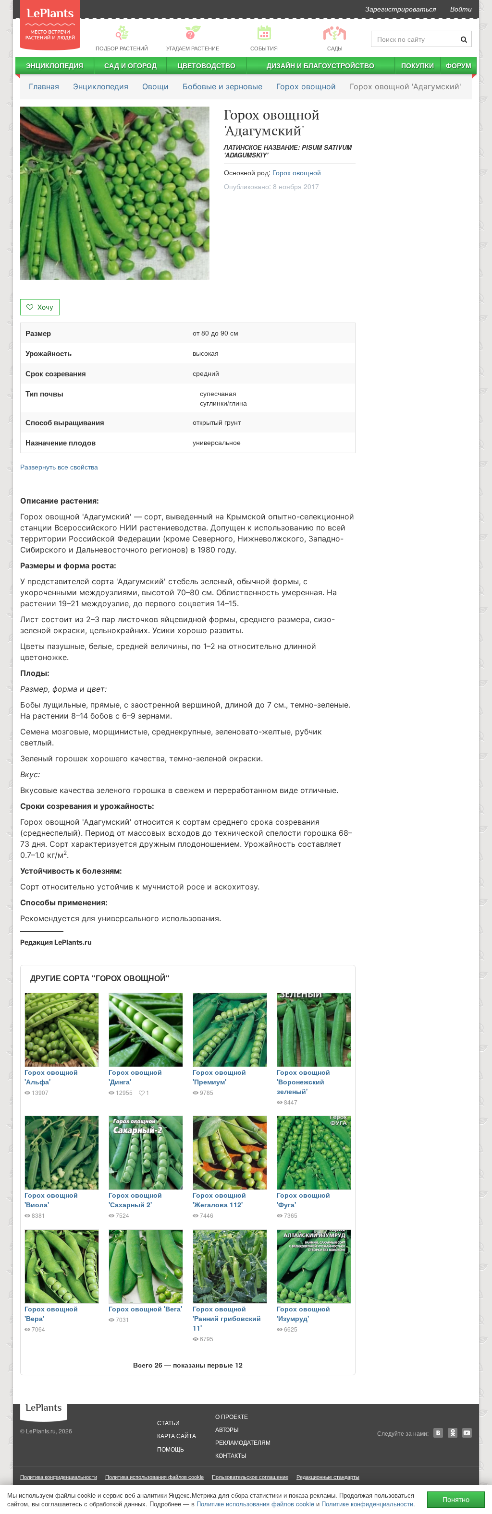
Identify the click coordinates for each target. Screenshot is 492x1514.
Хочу (44, 307)
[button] (114, 193)
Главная (44, 86)
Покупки (417, 65)
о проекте (231, 1416)
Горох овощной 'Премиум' (219, 1076)
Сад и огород (130, 65)
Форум (458, 65)
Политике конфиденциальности (367, 1503)
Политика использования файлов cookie (154, 1476)
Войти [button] (461, 8)
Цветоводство (206, 65)
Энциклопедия (54, 65)
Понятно (456, 1499)
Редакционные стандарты (327, 1476)
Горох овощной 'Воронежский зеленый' (303, 1081)
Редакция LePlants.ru (56, 942)
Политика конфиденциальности (58, 1476)
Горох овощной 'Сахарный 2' (135, 1199)
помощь (170, 1449)
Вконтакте (438, 1433)
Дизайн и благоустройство (320, 65)
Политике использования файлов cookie (255, 1503)
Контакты (230, 1455)
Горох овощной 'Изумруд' (303, 1313)
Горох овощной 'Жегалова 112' (219, 1199)
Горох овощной (306, 86)
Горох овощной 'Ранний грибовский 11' (227, 1318)
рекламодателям (243, 1442)
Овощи (155, 86)
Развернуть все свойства (59, 466)
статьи (168, 1422)
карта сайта (176, 1435)
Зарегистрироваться (400, 8)
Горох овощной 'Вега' (145, 1308)
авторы (227, 1429)
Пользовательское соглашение (250, 1476)
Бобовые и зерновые (222, 86)
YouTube (467, 1433)
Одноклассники (452, 1433)
